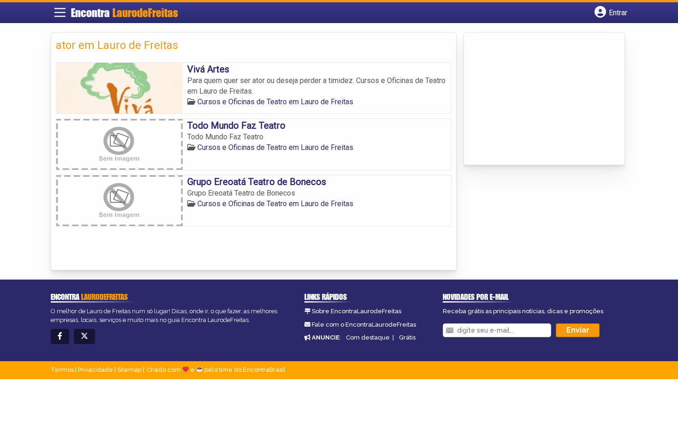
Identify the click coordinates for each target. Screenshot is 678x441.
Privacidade (95, 369)
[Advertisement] (538, 99)
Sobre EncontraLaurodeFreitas (356, 311)
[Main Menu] (60, 12)
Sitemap (129, 369)
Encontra (124, 12)
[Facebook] (60, 336)
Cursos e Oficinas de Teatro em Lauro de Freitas (275, 101)
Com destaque (368, 337)
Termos (62, 369)
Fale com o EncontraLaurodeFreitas (364, 324)
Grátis (407, 337)
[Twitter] (84, 336)
